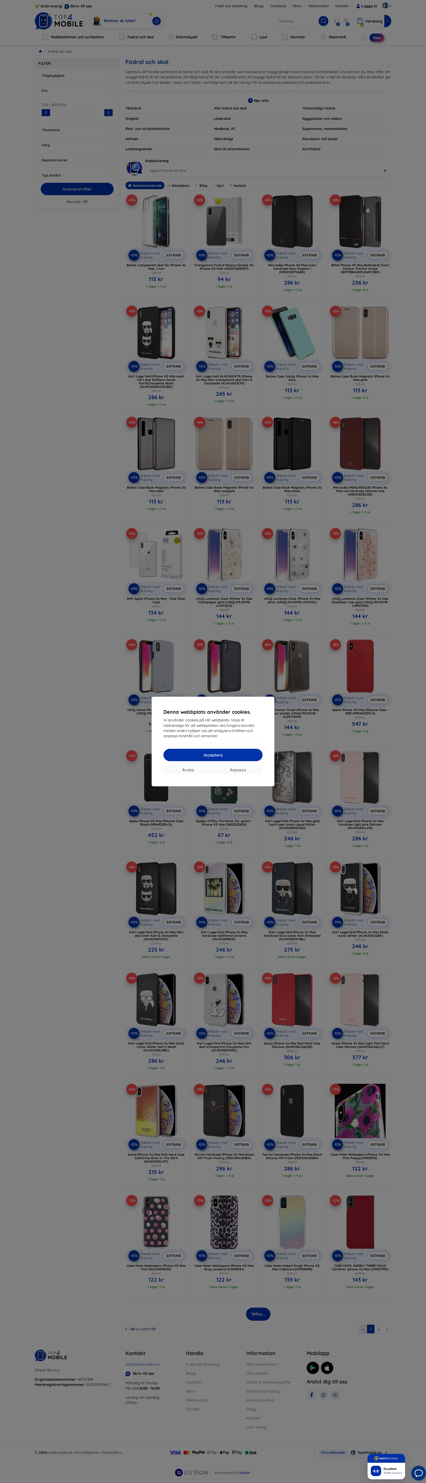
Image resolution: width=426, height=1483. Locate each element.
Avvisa (188, 769)
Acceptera (213, 754)
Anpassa (238, 769)
